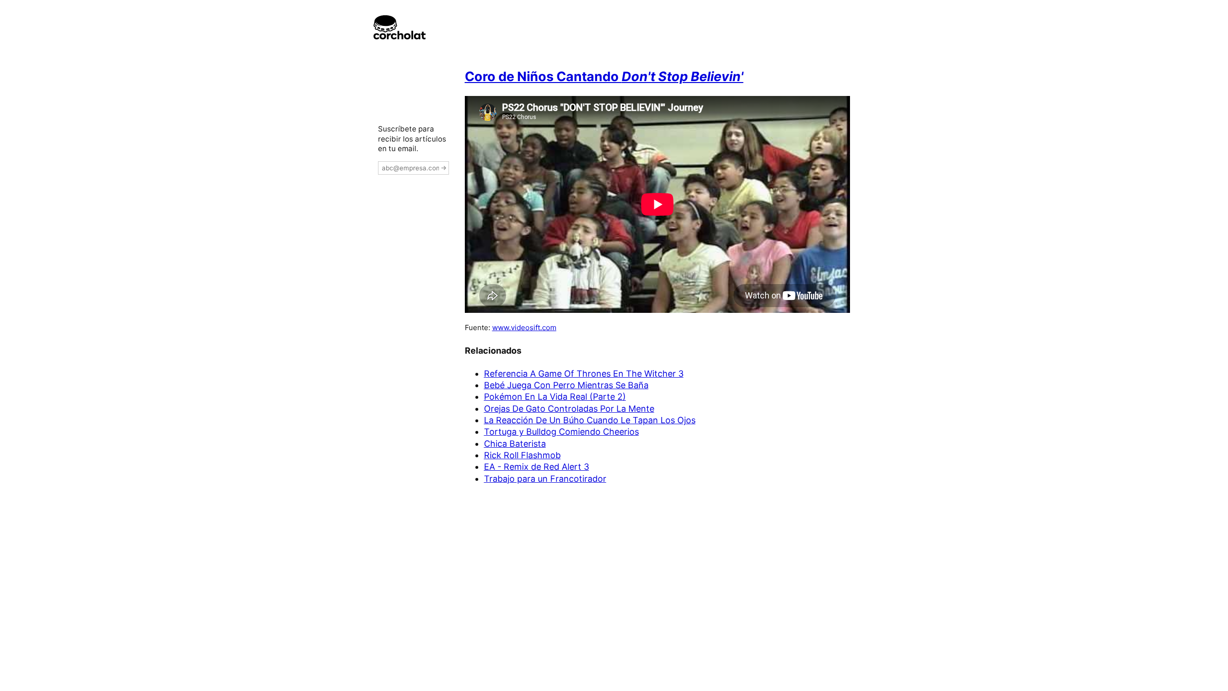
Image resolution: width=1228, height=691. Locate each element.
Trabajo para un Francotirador (545, 479)
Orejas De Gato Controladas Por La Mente (569, 409)
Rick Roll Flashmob (522, 455)
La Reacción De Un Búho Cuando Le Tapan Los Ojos (590, 420)
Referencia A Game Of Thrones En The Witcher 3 (584, 374)
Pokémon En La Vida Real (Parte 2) (555, 397)
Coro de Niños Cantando (604, 76)
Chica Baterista (515, 444)
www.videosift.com (524, 327)
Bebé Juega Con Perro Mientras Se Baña (566, 385)
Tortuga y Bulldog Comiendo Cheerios (561, 432)
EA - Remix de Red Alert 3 (536, 467)
